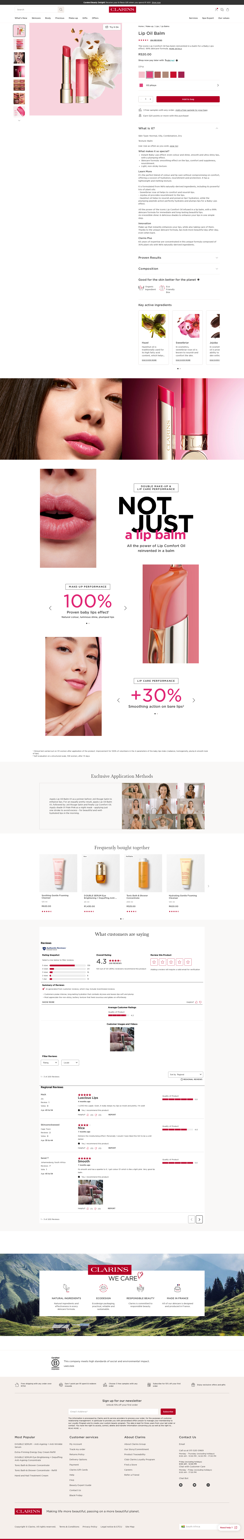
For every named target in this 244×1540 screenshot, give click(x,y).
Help (71, 1475)
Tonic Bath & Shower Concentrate (32, 1465)
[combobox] (204, 1527)
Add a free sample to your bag (191, 110)
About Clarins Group (135, 1444)
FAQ (71, 1480)
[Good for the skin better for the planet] (198, 279)
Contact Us (75, 1490)
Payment (74, 1465)
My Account (75, 1444)
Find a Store (130, 1465)
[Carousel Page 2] (180, 368)
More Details (175, 49)
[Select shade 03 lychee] (157, 74)
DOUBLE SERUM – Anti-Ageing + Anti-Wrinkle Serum (38, 1445)
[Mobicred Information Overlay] (177, 60)
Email (182, 1444)
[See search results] (61, 9)
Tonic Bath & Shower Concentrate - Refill (36, 1470)
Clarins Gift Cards (78, 1470)
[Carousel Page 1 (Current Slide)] (177, 368)
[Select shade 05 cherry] (173, 74)
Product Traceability (134, 1454)
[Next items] (19, 120)
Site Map (129, 1527)
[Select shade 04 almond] (165, 74)
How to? (174, 146)
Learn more (69, 1366)
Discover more (149, 360)
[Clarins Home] (122, 9)
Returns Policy (76, 1454)
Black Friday (75, 1495)
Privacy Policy (90, 1527)
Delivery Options (78, 1459)
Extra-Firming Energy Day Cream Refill (35, 1452)
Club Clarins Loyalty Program (139, 1459)
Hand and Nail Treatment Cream (31, 1475)
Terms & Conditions (69, 1527)
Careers (128, 1470)
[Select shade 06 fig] (181, 74)
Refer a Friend (131, 1475)
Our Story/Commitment (136, 1449)
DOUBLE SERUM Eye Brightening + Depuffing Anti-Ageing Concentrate (38, 1458)
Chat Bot (183, 1478)
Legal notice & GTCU (111, 1527)
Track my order (77, 1449)
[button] (19, 30)
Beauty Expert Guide (80, 1485)
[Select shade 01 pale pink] (141, 74)
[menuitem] (216, 9)
